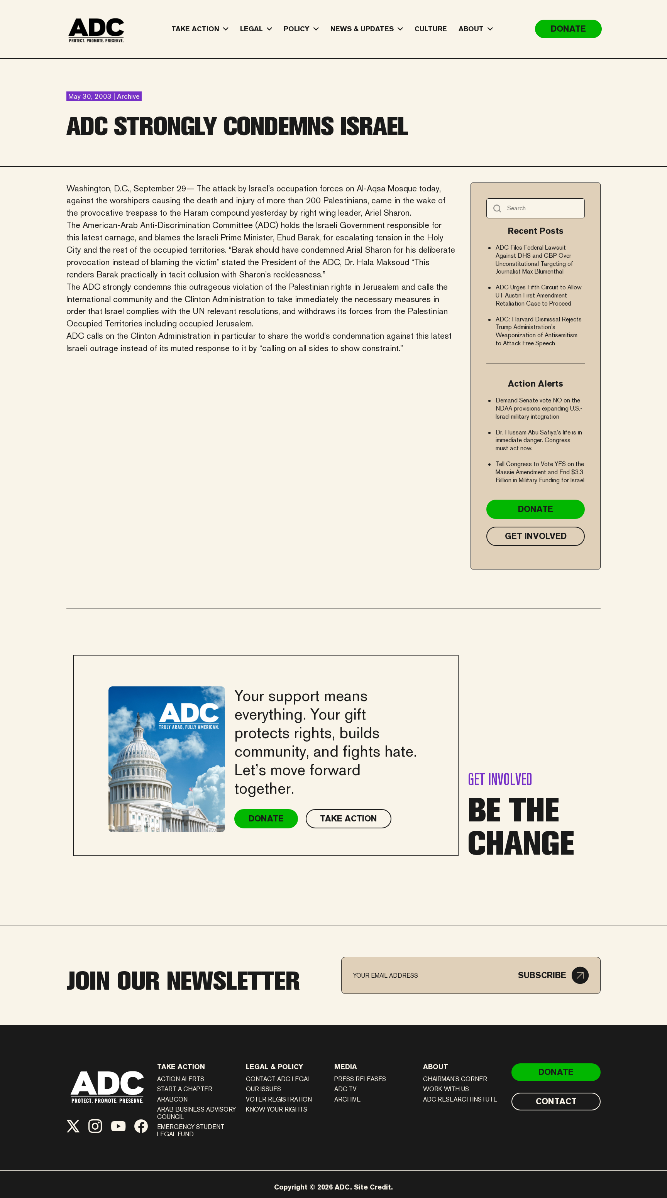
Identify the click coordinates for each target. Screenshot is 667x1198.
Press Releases (360, 1079)
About (435, 1067)
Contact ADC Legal (278, 1079)
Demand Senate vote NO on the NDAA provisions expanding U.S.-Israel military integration (539, 408)
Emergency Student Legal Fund (190, 1130)
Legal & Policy (274, 1067)
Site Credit (372, 1187)
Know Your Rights (276, 1109)
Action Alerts (180, 1079)
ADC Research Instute (460, 1099)
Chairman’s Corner (455, 1079)
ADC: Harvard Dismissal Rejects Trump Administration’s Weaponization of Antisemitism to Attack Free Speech (539, 331)
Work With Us (446, 1089)
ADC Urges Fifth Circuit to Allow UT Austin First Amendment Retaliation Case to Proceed (539, 295)
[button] (553, 975)
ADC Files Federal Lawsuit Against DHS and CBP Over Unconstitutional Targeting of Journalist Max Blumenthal (534, 259)
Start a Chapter (184, 1089)
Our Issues (263, 1089)
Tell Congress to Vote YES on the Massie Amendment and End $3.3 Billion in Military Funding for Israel (540, 472)
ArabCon (172, 1099)
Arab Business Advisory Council (196, 1113)
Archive (347, 1099)
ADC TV (345, 1089)
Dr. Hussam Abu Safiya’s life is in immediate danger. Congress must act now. (539, 440)
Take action (181, 1067)
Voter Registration (279, 1099)
